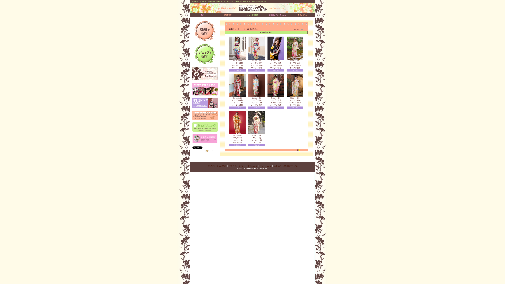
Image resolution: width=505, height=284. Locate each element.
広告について (252, 166)
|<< (295, 29)
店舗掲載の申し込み (290, 166)
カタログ (277, 166)
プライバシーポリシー (237, 166)
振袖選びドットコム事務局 (216, 166)
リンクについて (265, 166)
